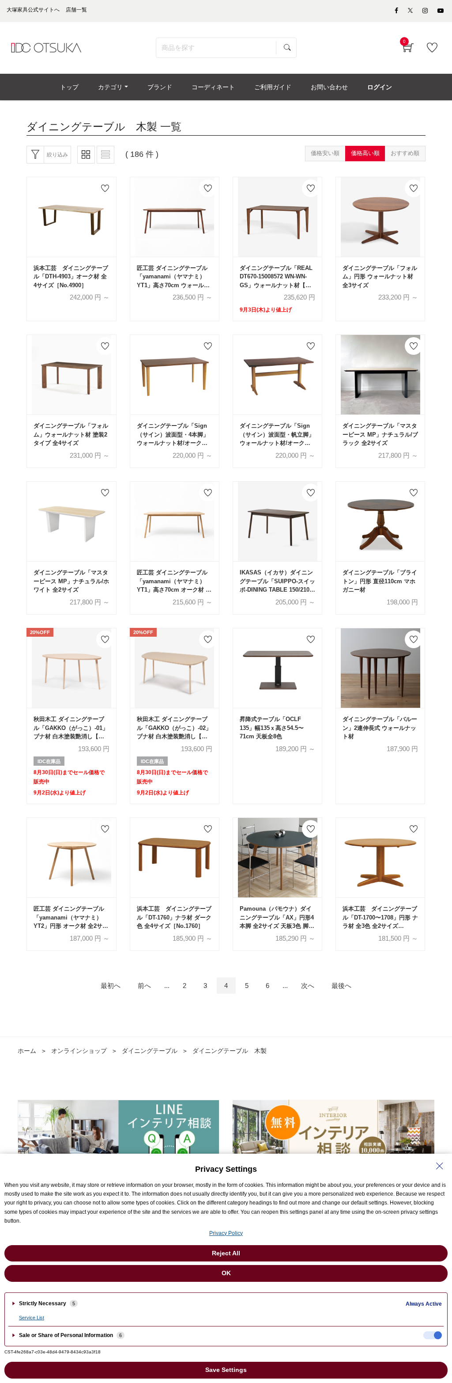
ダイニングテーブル (149, 1050)
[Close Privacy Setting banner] (439, 1166)
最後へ (341, 985)
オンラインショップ (79, 1050)
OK (226, 1273)
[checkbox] (432, 1335)
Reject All (226, 1253)
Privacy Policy (226, 1233)
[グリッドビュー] (86, 154)
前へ (144, 985)
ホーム (27, 1050)
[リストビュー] (105, 154)
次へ (307, 985)
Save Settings (226, 1369)
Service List (31, 1317)
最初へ (111, 985)
